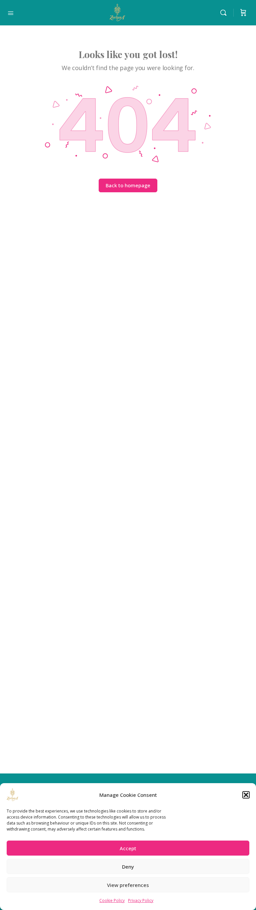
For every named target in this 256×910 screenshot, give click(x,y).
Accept (128, 848)
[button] (246, 794)
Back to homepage (128, 185)
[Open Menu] (11, 12)
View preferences (128, 885)
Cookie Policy (112, 900)
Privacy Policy (140, 900)
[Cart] (243, 12)
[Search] (225, 12)
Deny (128, 866)
